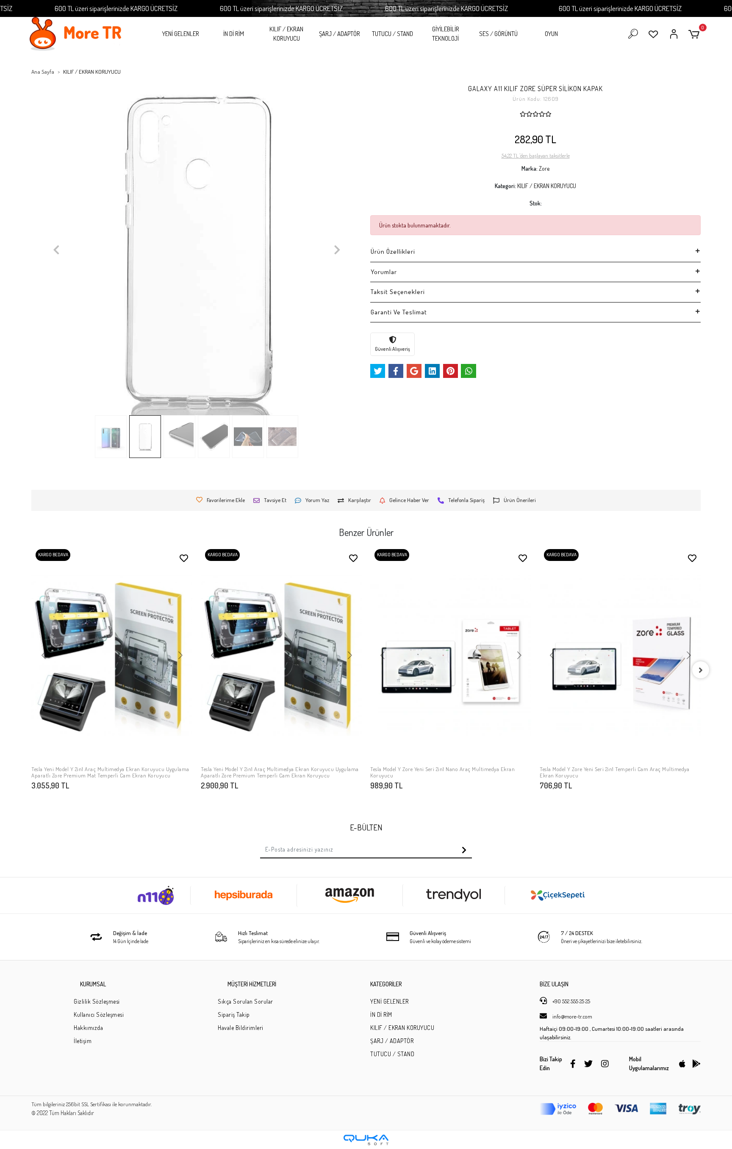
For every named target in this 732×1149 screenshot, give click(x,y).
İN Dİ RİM (233, 34)
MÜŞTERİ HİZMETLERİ (251, 984)
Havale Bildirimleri (240, 1027)
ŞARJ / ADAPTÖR (339, 34)
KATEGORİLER (386, 984)
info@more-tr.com (571, 1016)
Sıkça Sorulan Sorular (245, 1001)
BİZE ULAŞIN (554, 984)
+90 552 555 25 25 (570, 1001)
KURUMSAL (93, 984)
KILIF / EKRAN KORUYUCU (286, 34)
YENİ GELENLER (180, 34)
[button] (695, 34)
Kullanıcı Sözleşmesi (99, 1014)
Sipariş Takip (234, 1014)
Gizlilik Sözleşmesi (97, 1001)
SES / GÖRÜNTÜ (498, 34)
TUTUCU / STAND (392, 34)
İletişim (83, 1040)
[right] (700, 670)
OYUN (551, 34)
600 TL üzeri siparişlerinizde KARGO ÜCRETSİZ (116, 8)
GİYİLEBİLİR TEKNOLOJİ (445, 34)
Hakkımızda (88, 1027)
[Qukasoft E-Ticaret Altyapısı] (366, 1140)
